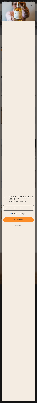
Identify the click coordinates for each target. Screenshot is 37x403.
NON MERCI (18, 225)
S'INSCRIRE (18, 220)
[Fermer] (31, 5)
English (23, 213)
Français (15, 213)
